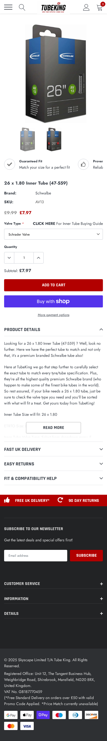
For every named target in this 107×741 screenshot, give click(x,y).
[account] (86, 7)
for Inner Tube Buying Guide (68, 223)
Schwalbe (43, 193)
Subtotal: (11, 270)
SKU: (8, 202)
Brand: (10, 193)
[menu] (8, 7)
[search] (22, 7)
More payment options (53, 314)
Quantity (10, 246)
